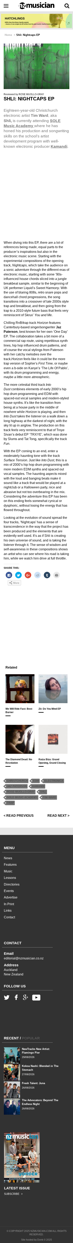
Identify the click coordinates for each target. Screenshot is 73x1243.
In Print (9, 904)
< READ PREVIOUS (19, 815)
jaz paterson (17, 786)
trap (10, 802)
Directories (11, 884)
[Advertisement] (36, 624)
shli (43, 791)
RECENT (11, 1038)
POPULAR (31, 1038)
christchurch (17, 780)
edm (36, 780)
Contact (9, 917)
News (8, 858)
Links (8, 910)
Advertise (10, 897)
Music (8, 871)
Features (10, 864)
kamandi (38, 786)
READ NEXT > (58, 815)
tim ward (49, 797)
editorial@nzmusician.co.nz (24, 958)
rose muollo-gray (21, 791)
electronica (53, 780)
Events (9, 891)
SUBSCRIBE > (13, 1193)
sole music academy (22, 797)
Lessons (10, 877)
